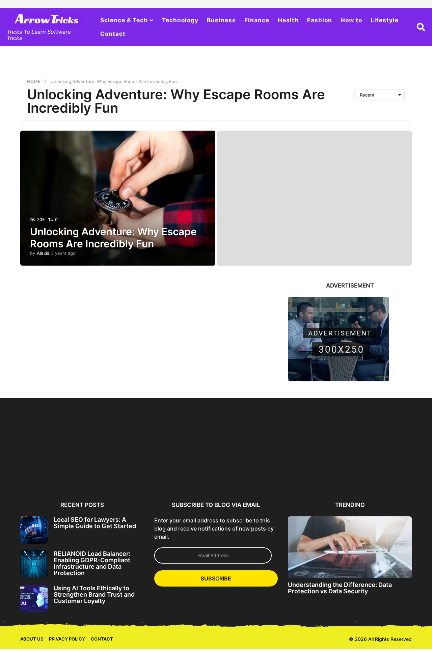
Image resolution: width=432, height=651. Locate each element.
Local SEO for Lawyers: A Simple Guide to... (53, 472)
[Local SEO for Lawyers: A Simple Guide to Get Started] (34, 530)
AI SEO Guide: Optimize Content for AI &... (249, 472)
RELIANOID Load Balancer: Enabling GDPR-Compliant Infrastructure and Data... (118, 474)
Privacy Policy (67, 639)
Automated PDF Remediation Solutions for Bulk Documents (315, 474)
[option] (53, 448)
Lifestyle (385, 20)
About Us (31, 639)
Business (221, 20)
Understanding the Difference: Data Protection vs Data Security (340, 588)
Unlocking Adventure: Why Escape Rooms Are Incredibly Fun (113, 237)
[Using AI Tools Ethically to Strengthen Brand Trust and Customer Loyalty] (34, 598)
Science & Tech (124, 20)
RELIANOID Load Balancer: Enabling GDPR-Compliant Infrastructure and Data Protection (92, 563)
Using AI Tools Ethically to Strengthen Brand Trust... (184, 472)
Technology (180, 20)
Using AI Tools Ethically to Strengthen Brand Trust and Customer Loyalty (94, 595)
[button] (421, 27)
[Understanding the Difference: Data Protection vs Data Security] (350, 547)
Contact (113, 33)
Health (288, 20)
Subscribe (216, 578)
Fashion (319, 20)
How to (351, 20)
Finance (256, 20)
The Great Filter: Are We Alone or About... (380, 472)
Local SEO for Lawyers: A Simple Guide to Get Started (95, 523)
